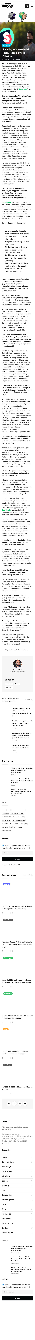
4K (14, 827)
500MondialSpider (7, 830)
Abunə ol (27, 6)
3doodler (5, 827)
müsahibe (16, 684)
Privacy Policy (17, 864)
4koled (20, 827)
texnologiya (9, 687)
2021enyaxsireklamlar (8, 816)
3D (26, 823)
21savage (16, 823)
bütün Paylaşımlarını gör (17, 671)
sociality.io (9, 684)
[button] (32, 4)
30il (22, 823)
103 (9, 809)
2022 (18, 816)
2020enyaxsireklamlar (17, 813)
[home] (10, 6)
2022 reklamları (6, 823)
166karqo (14, 809)
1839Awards (5, 813)
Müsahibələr (6, 45)
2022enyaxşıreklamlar (19, 820)
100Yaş (4, 809)
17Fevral (22, 809)
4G (11, 827)
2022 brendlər (6, 820)
